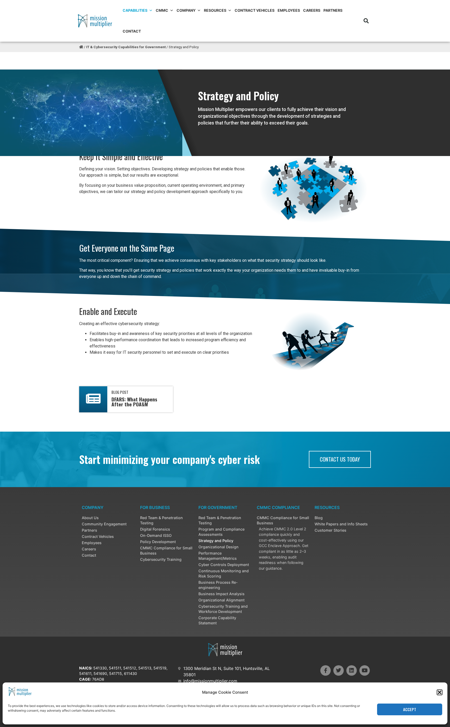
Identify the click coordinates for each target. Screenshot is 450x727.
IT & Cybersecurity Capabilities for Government (126, 47)
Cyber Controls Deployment (223, 564)
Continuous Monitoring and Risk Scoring (223, 573)
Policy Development (158, 541)
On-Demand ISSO (156, 535)
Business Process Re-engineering (218, 585)
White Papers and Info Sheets (341, 524)
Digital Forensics (155, 529)
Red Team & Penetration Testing (161, 520)
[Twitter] (338, 670)
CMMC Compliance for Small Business (166, 550)
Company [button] (186, 10)
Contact (132, 31)
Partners (332, 10)
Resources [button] (215, 10)
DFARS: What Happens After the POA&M (134, 401)
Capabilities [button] (135, 10)
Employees (289, 10)
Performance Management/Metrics (217, 556)
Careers (311, 10)
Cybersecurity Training (161, 559)
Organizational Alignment (221, 600)
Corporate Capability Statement (217, 620)
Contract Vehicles (254, 10)
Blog (319, 517)
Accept (409, 709)
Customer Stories (330, 530)
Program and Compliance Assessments (221, 532)
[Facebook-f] (325, 670)
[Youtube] (364, 670)
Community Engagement (104, 524)
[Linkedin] (351, 670)
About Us (90, 517)
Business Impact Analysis (221, 594)
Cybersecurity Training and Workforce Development (223, 609)
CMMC (162, 10)
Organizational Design (218, 547)
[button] (439, 692)
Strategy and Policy (215, 540)
